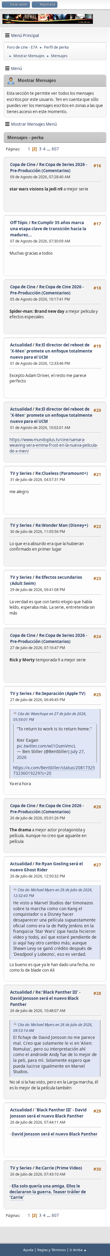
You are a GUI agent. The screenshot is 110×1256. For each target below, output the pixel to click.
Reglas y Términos (51, 1249)
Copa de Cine (22, 164)
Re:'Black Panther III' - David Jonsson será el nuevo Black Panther (45, 998)
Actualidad (21, 345)
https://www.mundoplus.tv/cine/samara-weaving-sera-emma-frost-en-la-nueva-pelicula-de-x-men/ (53, 445)
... (49, 149)
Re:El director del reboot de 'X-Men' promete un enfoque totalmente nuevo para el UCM (51, 351)
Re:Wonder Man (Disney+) (61, 525)
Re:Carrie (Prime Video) (58, 1168)
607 (55, 149)
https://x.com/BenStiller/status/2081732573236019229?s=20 (54, 770)
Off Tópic (19, 222)
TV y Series (21, 473)
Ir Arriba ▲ (78, 1249)
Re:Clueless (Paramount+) (61, 473)
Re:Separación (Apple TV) (60, 693)
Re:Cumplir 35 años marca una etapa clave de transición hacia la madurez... (48, 229)
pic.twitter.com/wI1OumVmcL (46, 746)
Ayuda (28, 1249)
